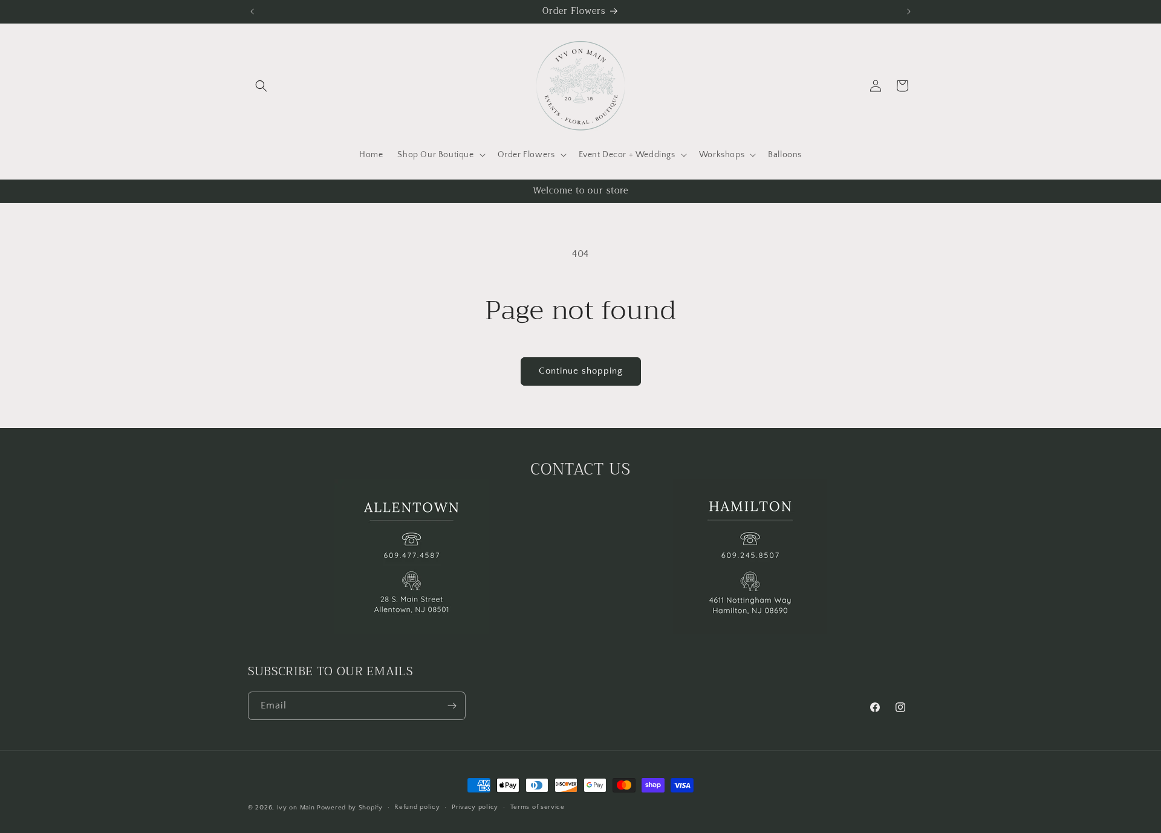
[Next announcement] (909, 11)
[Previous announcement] (252, 11)
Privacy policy (475, 807)
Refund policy (417, 807)
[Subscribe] (451, 706)
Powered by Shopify (350, 807)
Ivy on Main (296, 807)
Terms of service (537, 807)
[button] (261, 86)
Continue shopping (581, 371)
